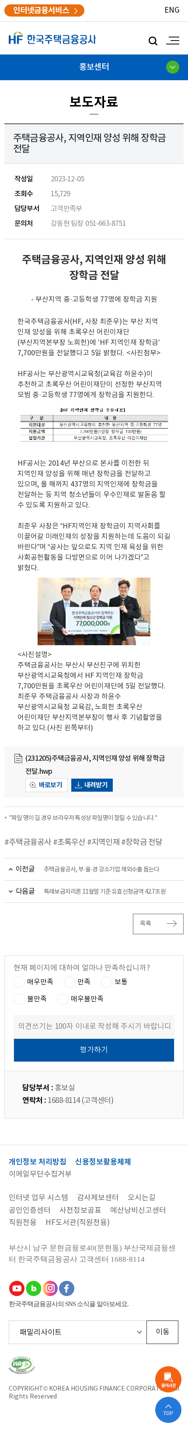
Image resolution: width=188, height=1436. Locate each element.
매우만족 (40, 982)
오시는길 (142, 1198)
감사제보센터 (98, 1198)
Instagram (50, 1288)
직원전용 (23, 1223)
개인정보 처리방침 (37, 1162)
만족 (84, 982)
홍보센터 (94, 67)
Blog (33, 1288)
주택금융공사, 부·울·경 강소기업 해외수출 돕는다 (101, 869)
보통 (121, 982)
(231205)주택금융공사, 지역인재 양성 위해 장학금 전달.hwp (95, 765)
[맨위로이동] (168, 1410)
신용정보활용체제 (103, 1162)
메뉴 (170, 40)
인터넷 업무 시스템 (38, 1198)
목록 (146, 923)
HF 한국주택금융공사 (52, 38)
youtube (16, 1288)
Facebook (66, 1288)
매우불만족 (87, 999)
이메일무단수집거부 (40, 1175)
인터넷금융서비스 (41, 10)
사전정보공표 (80, 1211)
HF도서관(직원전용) (77, 1223)
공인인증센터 (30, 1211)
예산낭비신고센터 (138, 1211)
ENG (172, 10)
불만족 (37, 999)
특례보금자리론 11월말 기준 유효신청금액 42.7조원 (105, 891)
